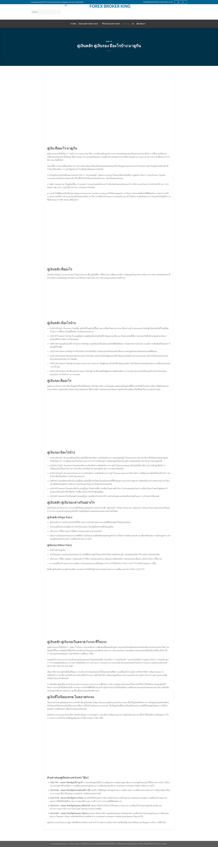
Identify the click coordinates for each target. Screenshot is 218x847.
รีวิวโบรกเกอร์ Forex (111, 24)
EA (133, 24)
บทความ (125, 24)
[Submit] (58, 12)
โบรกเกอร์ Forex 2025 (88, 24)
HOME (73, 24)
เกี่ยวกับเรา (140, 24)
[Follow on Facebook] (176, 2)
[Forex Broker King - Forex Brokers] (109, 12)
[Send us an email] (185, 2)
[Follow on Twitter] (181, 2)
